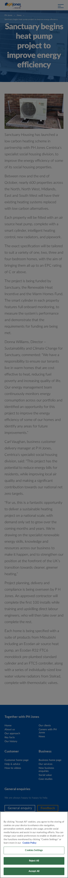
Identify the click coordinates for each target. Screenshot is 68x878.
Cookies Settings (34, 850)
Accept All (34, 871)
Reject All (34, 861)
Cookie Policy (29, 843)
